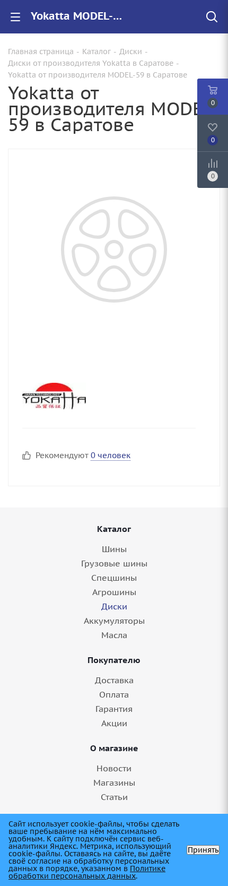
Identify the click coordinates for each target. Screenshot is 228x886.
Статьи (114, 797)
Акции (114, 723)
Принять (203, 850)
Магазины (114, 782)
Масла (114, 635)
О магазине (114, 748)
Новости (114, 768)
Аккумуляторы (114, 620)
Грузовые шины (114, 563)
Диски (114, 606)
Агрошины (114, 592)
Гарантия (114, 708)
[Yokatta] (104, 396)
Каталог (114, 528)
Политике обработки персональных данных (86, 872)
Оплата (114, 694)
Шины (114, 549)
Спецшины (114, 577)
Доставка (114, 680)
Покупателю (114, 660)
